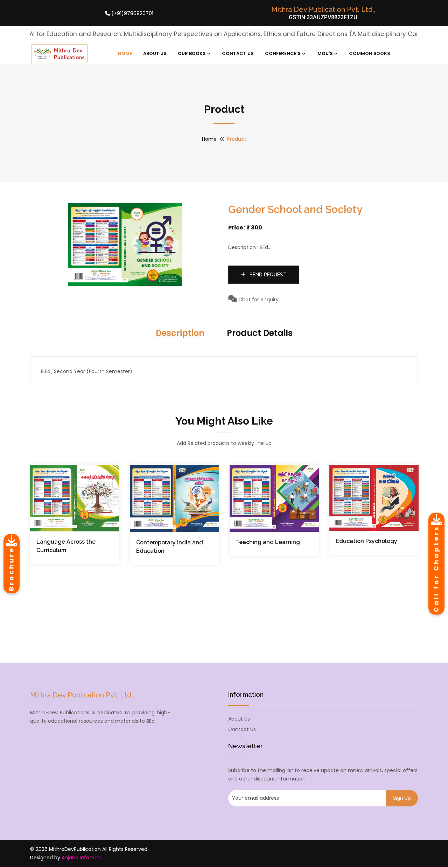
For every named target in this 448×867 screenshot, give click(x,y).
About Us (155, 53)
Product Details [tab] (260, 333)
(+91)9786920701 (131, 13)
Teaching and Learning (268, 542)
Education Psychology (366, 541)
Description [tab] (180, 333)
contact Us (238, 53)
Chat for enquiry (258, 299)
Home (125, 53)
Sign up (402, 798)
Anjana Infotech (81, 857)
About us (239, 718)
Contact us (242, 729)
